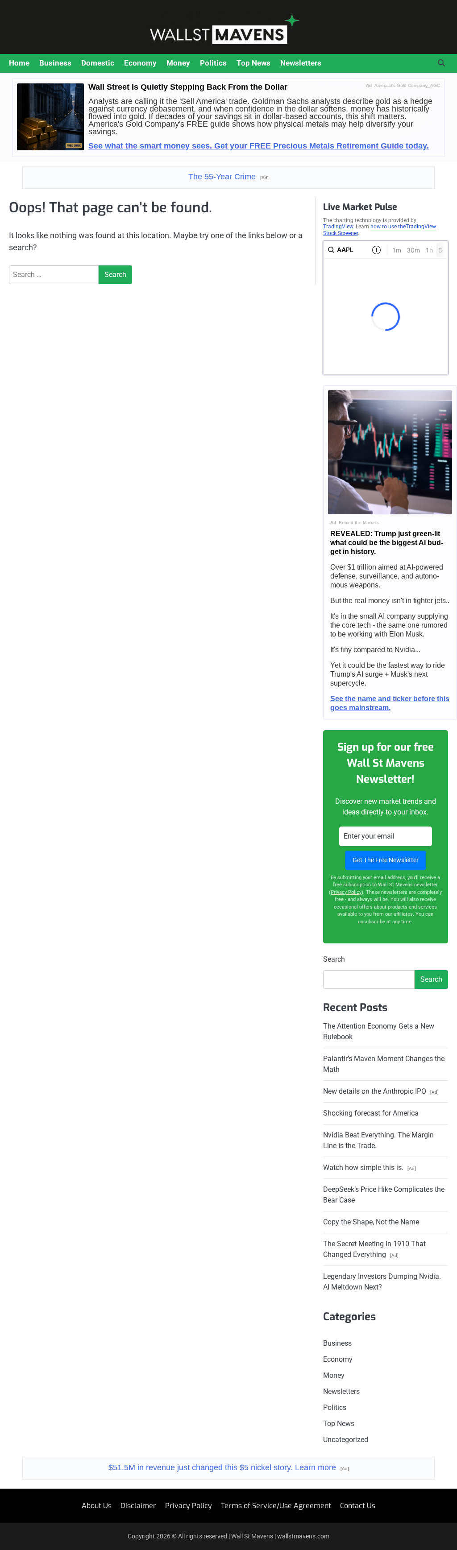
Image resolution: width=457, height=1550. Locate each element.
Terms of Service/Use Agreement (276, 1505)
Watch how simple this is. (369, 1167)
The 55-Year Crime (228, 176)
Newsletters (300, 62)
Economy (140, 62)
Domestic (97, 62)
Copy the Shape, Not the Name (371, 1222)
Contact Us (357, 1505)
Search (334, 959)
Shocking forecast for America (371, 1113)
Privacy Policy (346, 892)
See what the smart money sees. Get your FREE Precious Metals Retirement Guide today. (258, 145)
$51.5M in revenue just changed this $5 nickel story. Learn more (228, 1467)
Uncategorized (345, 1439)
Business (55, 62)
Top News (253, 62)
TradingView (338, 226)
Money (178, 62)
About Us (97, 1505)
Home (19, 62)
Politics (213, 62)
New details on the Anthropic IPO (381, 1091)
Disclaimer (138, 1505)
